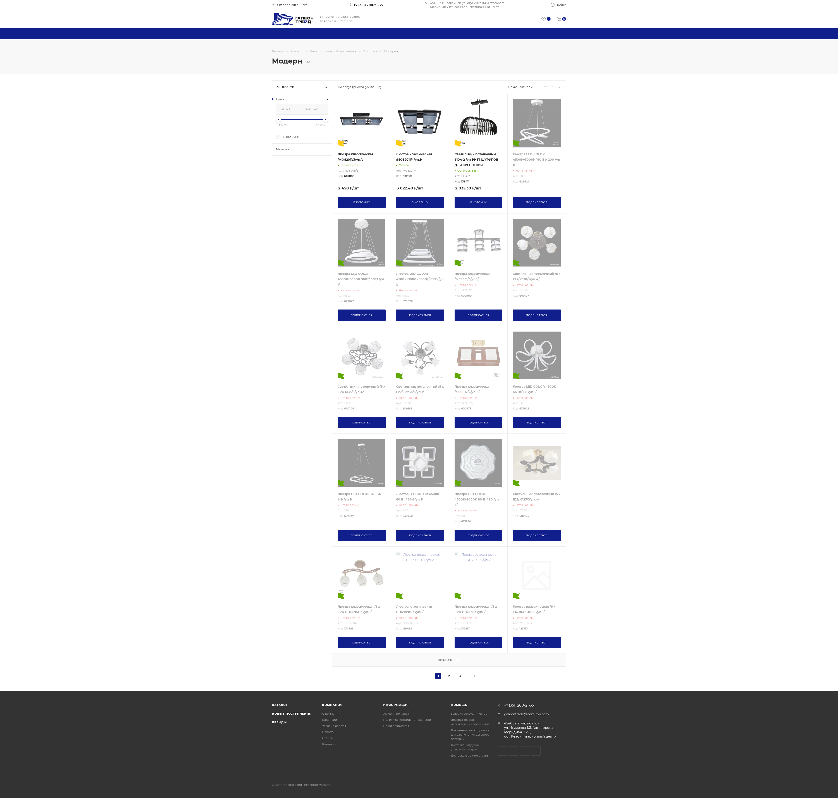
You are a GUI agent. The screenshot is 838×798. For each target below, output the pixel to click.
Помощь (459, 705)
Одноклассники (524, 751)
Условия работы (334, 725)
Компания (332, 705)
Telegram (513, 751)
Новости (328, 732)
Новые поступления (292, 713)
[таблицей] (559, 87)
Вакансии (329, 719)
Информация (396, 705)
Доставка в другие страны (470, 755)
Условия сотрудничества (469, 713)
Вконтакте (502, 751)
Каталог (280, 705)
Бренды (279, 722)
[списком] (552, 87)
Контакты (329, 744)
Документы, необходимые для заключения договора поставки (470, 734)
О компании (331, 713)
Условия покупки (396, 713)
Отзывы (327, 738)
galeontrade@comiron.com (526, 714)
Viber (536, 751)
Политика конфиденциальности (407, 719)
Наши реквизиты (396, 725)
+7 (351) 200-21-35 (519, 705)
